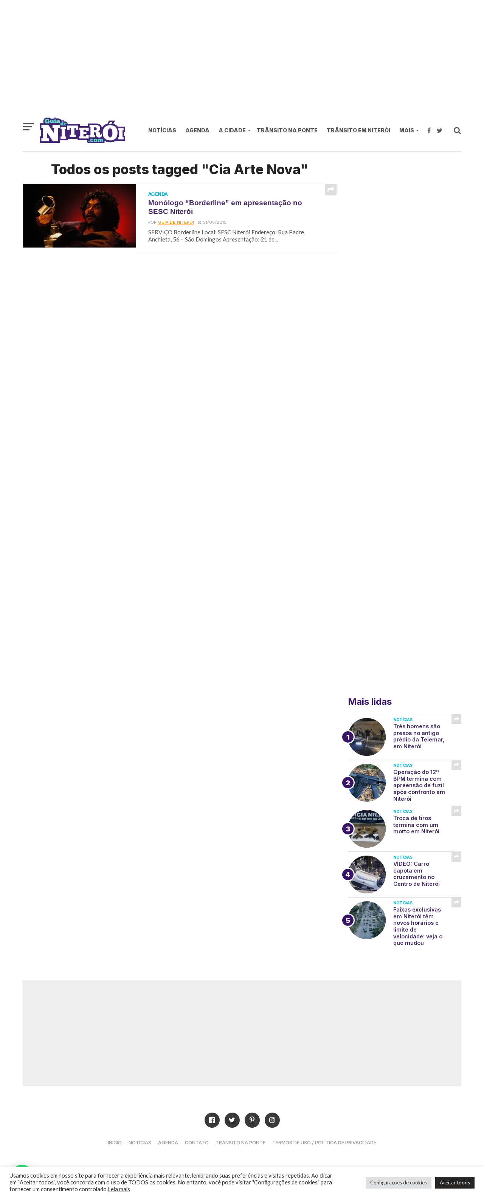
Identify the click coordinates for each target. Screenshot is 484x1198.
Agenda (197, 130)
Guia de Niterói (176, 222)
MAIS (406, 130)
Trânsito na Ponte (287, 130)
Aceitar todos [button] (455, 1182)
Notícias (162, 130)
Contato (197, 1142)
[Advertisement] (242, 62)
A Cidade (232, 130)
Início (115, 1142)
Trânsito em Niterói (358, 130)
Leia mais (119, 1189)
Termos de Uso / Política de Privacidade (324, 1142)
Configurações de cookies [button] (398, 1182)
